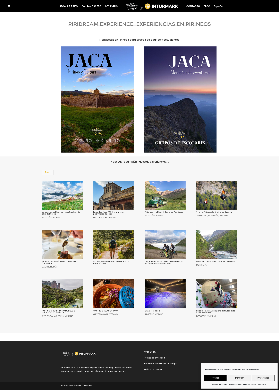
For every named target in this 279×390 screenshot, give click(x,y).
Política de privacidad (154, 357)
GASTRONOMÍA (49, 266)
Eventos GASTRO (91, 6)
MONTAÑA (47, 217)
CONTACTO (193, 6)
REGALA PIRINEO (69, 6)
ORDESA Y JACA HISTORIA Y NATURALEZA (215, 261)
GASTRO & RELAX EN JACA (105, 310)
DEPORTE (201, 316)
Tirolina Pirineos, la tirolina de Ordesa (214, 212)
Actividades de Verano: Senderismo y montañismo (111, 262)
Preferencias (263, 377)
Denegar (239, 377)
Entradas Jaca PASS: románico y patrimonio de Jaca (108, 213)
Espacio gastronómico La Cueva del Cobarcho (59, 262)
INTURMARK (111, 6)
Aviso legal (262, 384)
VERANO (57, 217)
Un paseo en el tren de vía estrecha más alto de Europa (61, 213)
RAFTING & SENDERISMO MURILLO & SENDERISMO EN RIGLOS (58, 311)
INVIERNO (149, 314)
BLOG (207, 6)
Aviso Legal (149, 351)
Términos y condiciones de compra (242, 384)
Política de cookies (219, 384)
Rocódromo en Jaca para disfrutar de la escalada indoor (215, 311)
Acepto (215, 377)
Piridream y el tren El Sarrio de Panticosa (164, 212)
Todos (48, 172)
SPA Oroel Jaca (152, 310)
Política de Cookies (153, 369)
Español (218, 6)
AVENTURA (201, 215)
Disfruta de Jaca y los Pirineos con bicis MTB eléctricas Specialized (164, 262)
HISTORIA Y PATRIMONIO (105, 217)
